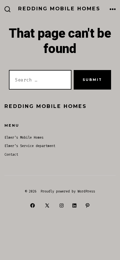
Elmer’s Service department (29, 146)
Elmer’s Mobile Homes (24, 137)
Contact (11, 154)
